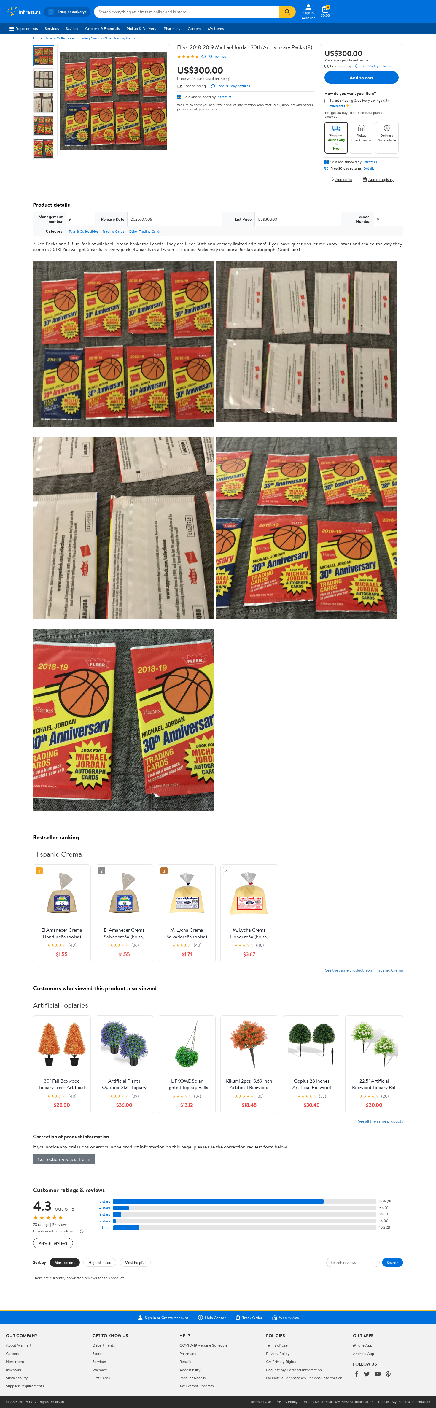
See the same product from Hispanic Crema (364, 970)
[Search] (287, 12)
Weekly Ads (289, 1317)
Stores (98, 1353)
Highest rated (99, 1262)
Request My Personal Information (294, 1369)
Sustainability (17, 1377)
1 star (106, 1227)
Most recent (65, 1262)
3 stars (104, 1214)
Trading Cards (89, 38)
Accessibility (190, 1369)
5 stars (104, 1201)
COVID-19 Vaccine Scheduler (204, 1345)
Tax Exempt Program (196, 1385)
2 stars (104, 1221)
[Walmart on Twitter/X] (367, 1374)
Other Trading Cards (119, 38)
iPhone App (362, 1345)
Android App (363, 1353)
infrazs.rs (224, 96)
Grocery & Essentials (102, 28)
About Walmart (18, 1345)
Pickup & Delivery (142, 28)
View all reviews (53, 1243)
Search (392, 1262)
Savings (72, 28)
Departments (26, 28)
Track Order (252, 1317)
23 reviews (217, 56)
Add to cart (361, 77)
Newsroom (15, 1361)
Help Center (215, 1317)
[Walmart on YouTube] (377, 1374)
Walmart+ (101, 1369)
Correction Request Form (64, 1159)
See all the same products (380, 1121)
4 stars (104, 1208)
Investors (13, 1369)
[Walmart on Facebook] (356, 1374)
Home (37, 38)
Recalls (185, 1361)
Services (52, 28)
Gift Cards (101, 1377)
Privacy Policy (278, 1353)
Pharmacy (172, 28)
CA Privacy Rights (281, 1361)
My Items (216, 28)
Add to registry (381, 179)
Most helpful (135, 1262)
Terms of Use (277, 1345)
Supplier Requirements (25, 1385)
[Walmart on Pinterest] (388, 1374)
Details (368, 168)
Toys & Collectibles (60, 38)
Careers (194, 28)
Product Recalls (192, 1377)
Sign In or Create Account (166, 1317)
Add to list (343, 179)
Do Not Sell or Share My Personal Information (304, 1377)
